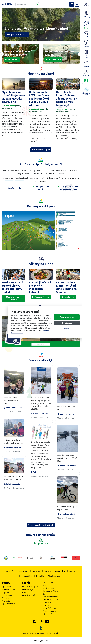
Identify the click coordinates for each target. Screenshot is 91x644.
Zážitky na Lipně (8, 589)
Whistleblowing (54, 576)
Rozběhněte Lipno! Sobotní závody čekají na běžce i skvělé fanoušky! (66, 98)
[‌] (35, 622)
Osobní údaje (59, 571)
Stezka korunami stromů (13, 298)
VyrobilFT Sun (41, 640)
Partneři (9, 571)
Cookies (47, 571)
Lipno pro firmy (8, 603)
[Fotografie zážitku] (14, 381)
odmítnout (45, 330)
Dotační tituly (26, 576)
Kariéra (72, 571)
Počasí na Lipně (28, 595)
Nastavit (67, 328)
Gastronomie (7, 595)
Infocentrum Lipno (30, 586)
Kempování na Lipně (42, 188)
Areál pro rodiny (15, 188)
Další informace (17, 333)
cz (77, 4)
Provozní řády (22, 571)
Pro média (6, 601)
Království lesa (67, 297)
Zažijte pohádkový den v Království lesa (68, 188)
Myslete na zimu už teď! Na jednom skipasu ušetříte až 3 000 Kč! (13, 97)
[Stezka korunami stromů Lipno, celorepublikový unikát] (13, 274)
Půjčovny (5, 598)
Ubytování (6, 592)
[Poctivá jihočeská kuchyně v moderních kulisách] (40, 274)
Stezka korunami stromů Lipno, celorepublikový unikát (12, 287)
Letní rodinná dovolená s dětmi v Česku (50, 591)
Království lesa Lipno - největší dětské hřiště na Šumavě (66, 287)
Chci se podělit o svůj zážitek (40, 525)
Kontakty (40, 576)
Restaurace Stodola (40, 297)
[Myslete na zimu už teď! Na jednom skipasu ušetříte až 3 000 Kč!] (13, 84)
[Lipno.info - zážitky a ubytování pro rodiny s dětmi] (7, 4)
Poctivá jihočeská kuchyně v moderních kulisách (40, 287)
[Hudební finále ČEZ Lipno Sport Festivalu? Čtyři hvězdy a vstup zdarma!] (40, 84)
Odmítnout (67, 323)
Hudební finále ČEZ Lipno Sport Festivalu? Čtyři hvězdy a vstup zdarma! (39, 98)
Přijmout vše (67, 317)
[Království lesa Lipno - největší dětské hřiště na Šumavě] (68, 274)
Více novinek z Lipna (41, 149)
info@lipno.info (52, 633)
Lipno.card (6, 586)
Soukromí (36, 571)
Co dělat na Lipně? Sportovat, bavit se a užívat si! (50, 599)
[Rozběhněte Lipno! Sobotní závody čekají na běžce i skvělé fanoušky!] (68, 84)
